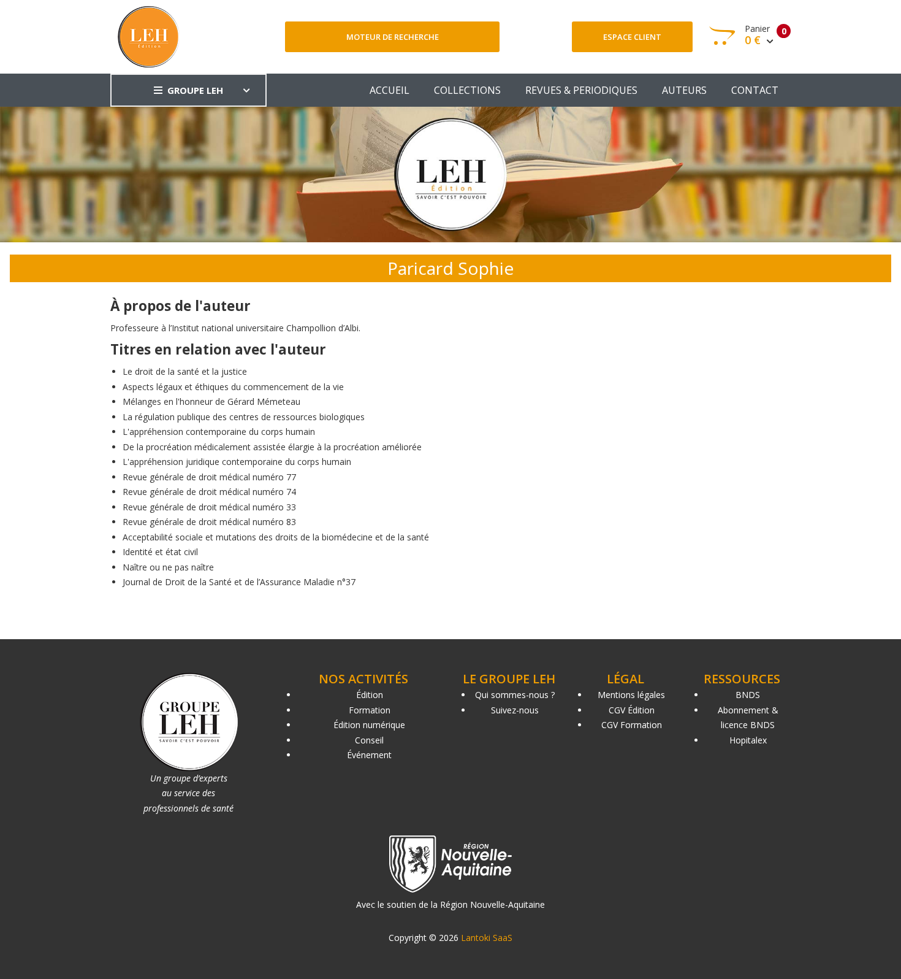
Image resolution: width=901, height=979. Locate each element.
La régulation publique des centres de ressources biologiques (244, 417)
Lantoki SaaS (486, 937)
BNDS (748, 695)
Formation (369, 710)
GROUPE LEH (195, 90)
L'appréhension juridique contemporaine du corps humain (237, 461)
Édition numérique (369, 725)
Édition (369, 695)
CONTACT (754, 90)
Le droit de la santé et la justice (185, 371)
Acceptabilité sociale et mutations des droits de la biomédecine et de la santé (276, 537)
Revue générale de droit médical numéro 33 (209, 507)
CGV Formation (631, 725)
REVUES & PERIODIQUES (581, 90)
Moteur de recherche (392, 36)
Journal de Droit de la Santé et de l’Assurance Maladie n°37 (239, 582)
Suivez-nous (515, 710)
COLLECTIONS (467, 90)
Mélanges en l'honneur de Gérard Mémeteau (211, 401)
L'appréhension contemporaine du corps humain (219, 431)
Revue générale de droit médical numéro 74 (209, 491)
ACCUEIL (389, 90)
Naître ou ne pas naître (168, 567)
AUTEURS (684, 90)
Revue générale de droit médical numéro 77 (209, 477)
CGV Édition (632, 710)
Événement (369, 755)
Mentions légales (631, 695)
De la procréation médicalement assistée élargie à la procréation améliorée (272, 447)
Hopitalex (748, 740)
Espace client (632, 36)
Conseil (369, 740)
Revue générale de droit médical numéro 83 (209, 522)
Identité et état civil (160, 552)
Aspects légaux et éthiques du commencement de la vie (233, 387)
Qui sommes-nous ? (515, 695)
